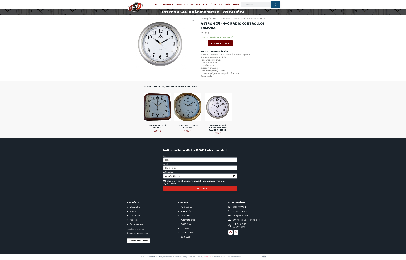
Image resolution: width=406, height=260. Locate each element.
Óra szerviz (201, 4)
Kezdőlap (204, 18)
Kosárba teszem (220, 43)
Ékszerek (167, 4)
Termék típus (215, 18)
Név (165, 156)
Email (165, 164)
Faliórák (225, 18)
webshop (183, 202)
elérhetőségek (236, 202)
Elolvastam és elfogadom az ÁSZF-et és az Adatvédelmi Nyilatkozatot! (194, 182)
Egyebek (179, 4)
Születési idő (168, 172)
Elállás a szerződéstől (138, 241)
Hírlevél (236, 4)
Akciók (190, 4)
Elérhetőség (224, 4)
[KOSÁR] (275, 4)
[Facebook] (230, 232)
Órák (156, 4)
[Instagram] (236, 232)
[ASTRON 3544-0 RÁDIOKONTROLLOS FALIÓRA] (161, 43)
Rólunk (213, 4)
